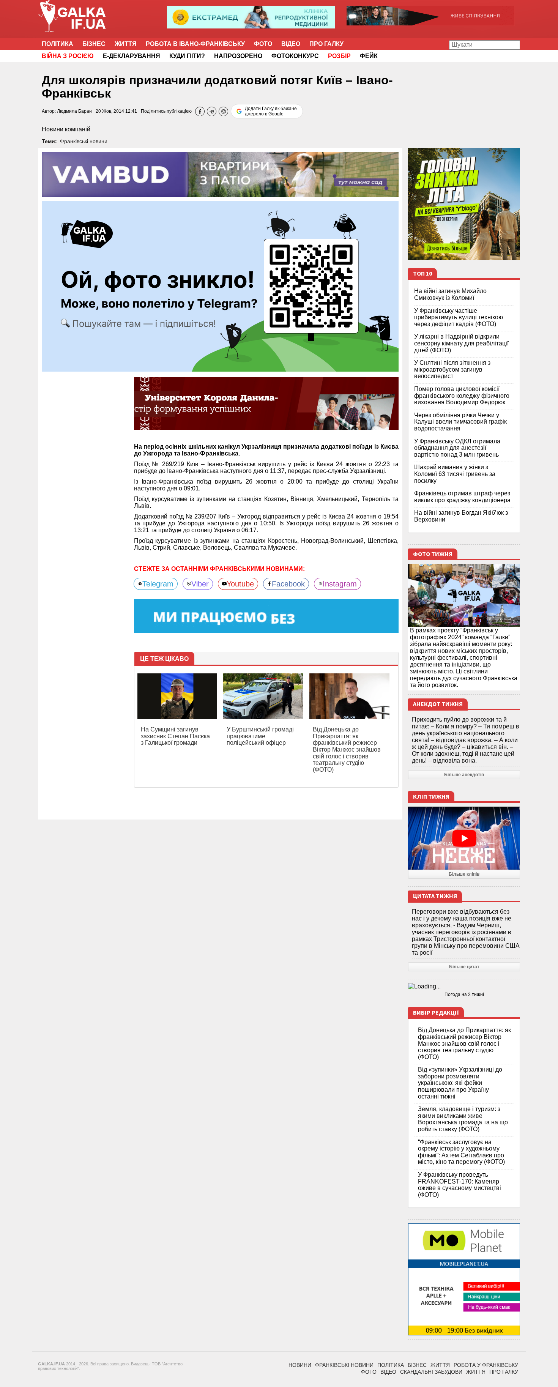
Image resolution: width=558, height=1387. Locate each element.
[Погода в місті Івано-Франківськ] (464, 986)
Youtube (240, 584)
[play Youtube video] (464, 838)
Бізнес (94, 44)
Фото (263, 44)
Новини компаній (66, 129)
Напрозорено (238, 56)
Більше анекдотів (464, 774)
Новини (299, 1365)
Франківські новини (83, 141)
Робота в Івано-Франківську (195, 44)
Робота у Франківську (486, 1365)
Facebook (288, 584)
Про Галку (326, 44)
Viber (200, 584)
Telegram (157, 584)
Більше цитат (464, 966)
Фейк (369, 56)
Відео (290, 44)
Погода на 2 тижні (464, 994)
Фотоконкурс (295, 56)
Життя (126, 44)
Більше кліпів (464, 874)
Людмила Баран (74, 111)
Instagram (340, 584)
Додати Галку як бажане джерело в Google (271, 111)
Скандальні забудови (431, 1372)
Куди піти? (187, 56)
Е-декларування (131, 56)
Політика (57, 44)
